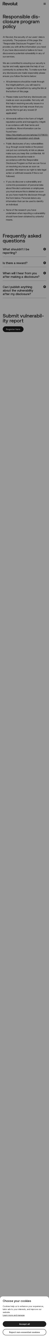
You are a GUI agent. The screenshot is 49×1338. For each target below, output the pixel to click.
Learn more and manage (14, 1315)
